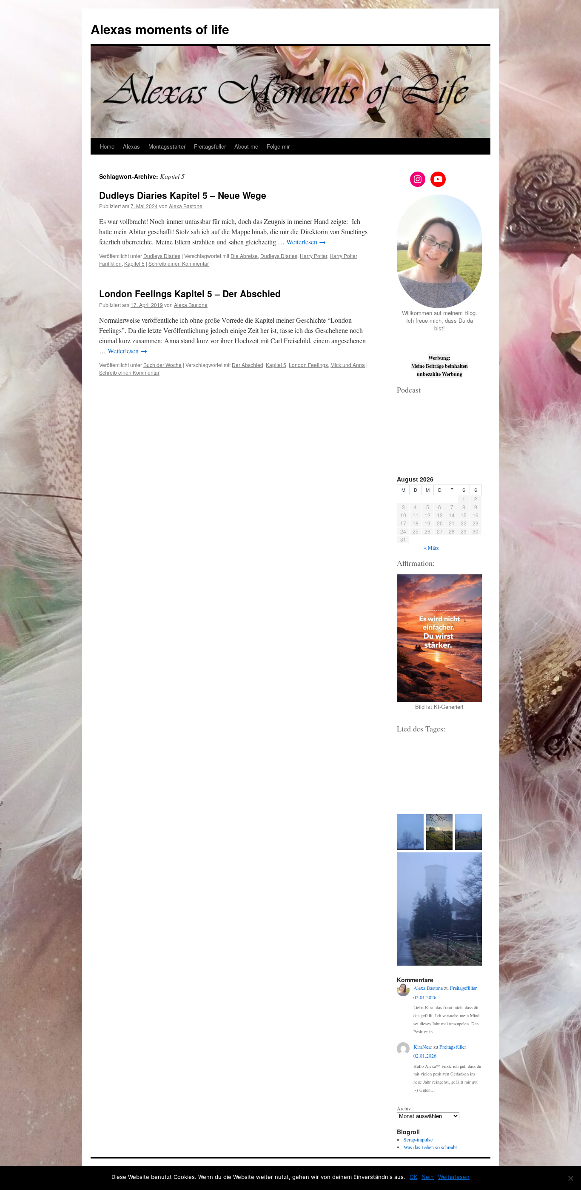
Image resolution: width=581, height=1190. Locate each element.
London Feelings (308, 364)
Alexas (131, 146)
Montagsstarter (166, 146)
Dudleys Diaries (161, 255)
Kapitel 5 (134, 263)
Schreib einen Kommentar (178, 263)
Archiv (404, 1108)
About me (246, 146)
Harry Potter (313, 255)
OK (413, 1176)
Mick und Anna (347, 364)
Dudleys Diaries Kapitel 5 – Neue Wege (182, 195)
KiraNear (422, 1046)
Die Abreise (244, 255)
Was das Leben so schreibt (430, 1147)
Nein (428, 1176)
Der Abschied (247, 364)
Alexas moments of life (160, 29)
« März (431, 547)
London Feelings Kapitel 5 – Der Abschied (190, 293)
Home (107, 146)
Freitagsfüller (210, 146)
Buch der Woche (162, 364)
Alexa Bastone (185, 205)
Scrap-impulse (418, 1139)
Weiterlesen (306, 241)
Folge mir (278, 146)
